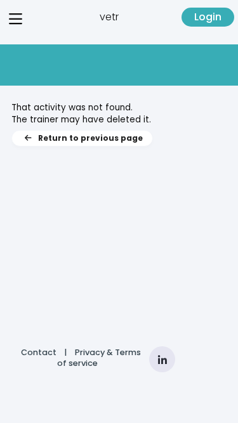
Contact (38, 352)
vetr (109, 17)
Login (207, 17)
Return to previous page (90, 138)
